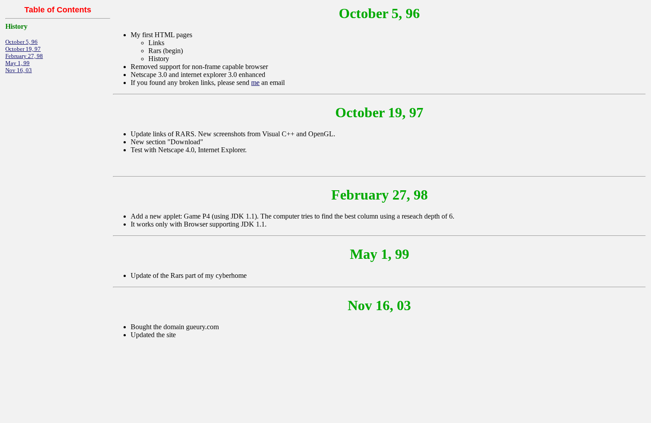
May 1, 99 (17, 63)
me (255, 82)
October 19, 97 (23, 49)
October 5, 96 (21, 41)
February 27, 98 (24, 56)
